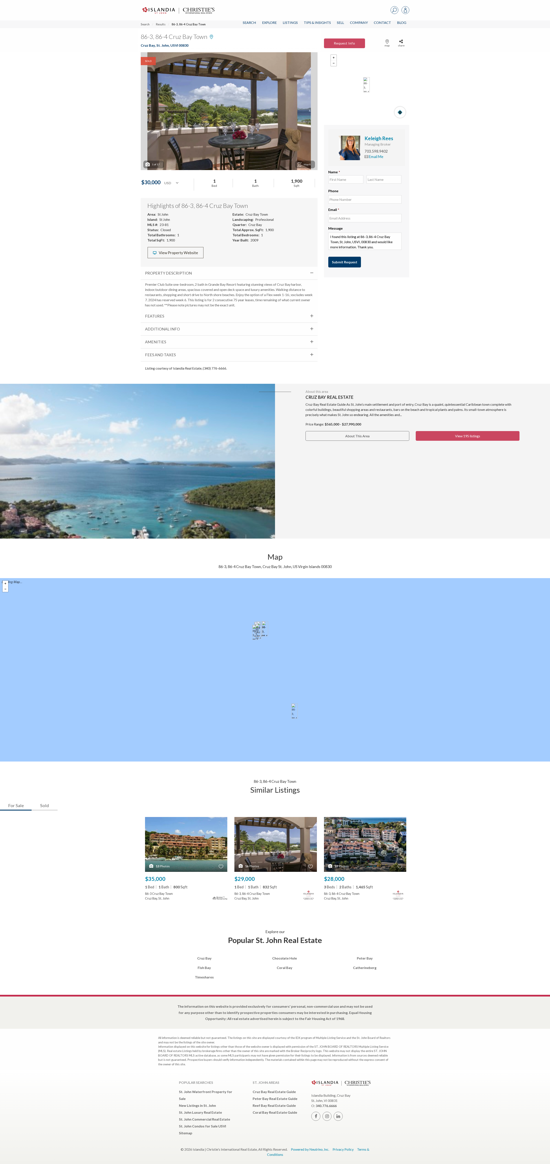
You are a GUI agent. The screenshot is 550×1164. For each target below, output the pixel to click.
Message (335, 228)
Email (333, 209)
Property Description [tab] (168, 273)
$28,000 (334, 878)
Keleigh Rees (379, 138)
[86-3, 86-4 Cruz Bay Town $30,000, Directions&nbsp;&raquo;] (366, 84)
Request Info (344, 43)
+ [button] (333, 57)
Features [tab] (154, 316)
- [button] (333, 63)
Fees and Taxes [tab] (160, 354)
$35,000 (155, 878)
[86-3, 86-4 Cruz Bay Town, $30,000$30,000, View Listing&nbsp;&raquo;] (265, 628)
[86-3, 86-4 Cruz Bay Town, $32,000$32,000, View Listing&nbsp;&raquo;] (294, 711)
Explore (269, 22)
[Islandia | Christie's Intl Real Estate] (178, 7)
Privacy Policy (343, 1149)
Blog (401, 22)
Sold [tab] (44, 805)
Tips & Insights (317, 22)
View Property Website (178, 252)
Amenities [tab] (155, 341)
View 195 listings (467, 436)
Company (359, 22)
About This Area (357, 436)
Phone (333, 191)
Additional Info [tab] (162, 329)
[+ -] (366, 84)
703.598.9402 (376, 151)
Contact (382, 22)
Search (249, 22)
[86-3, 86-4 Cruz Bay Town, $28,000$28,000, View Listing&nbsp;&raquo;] (255, 632)
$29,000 (244, 878)
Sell (340, 22)
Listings (290, 22)
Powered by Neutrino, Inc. (310, 1149)
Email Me (375, 156)
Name (334, 172)
